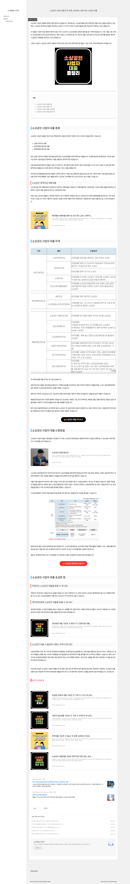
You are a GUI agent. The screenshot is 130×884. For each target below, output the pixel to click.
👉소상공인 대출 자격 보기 (73, 420)
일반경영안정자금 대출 (42, 146)
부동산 (6, 16)
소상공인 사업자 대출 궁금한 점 (45, 112)
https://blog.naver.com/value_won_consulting (42, 792)
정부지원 (9, 21)
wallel (115, 881)
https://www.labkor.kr (37, 779)
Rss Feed (32, 881)
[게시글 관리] (39, 808)
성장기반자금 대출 (40, 143)
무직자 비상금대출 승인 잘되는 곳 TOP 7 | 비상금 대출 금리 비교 (47, 824)
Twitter (36, 881)
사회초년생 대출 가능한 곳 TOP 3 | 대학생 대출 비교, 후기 (45, 827)
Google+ (49, 881)
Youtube (45, 881)
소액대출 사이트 (13, 11)
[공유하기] (37, 808)
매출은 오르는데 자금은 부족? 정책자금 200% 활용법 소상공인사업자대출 (53, 797)
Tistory (107, 881)
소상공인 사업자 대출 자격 (44, 107)
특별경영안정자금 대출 (42, 149)
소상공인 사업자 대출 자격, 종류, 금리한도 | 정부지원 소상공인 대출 (73, 11)
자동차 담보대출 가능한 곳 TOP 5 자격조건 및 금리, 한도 (45, 833)
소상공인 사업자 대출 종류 (44, 104)
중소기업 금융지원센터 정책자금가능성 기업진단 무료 (50, 782)
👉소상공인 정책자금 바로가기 (73, 564)
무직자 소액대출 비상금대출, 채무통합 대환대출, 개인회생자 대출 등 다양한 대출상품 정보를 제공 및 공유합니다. (62, 844)
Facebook (41, 881)
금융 (6, 19)
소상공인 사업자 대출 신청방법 (45, 109)
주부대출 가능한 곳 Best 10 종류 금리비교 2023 (42, 830)
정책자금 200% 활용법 (39, 795)
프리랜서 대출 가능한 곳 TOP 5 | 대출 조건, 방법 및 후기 (45, 821)
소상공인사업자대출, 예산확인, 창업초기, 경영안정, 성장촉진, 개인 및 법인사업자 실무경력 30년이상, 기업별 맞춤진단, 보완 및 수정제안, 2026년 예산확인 (67, 785)
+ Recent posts (34, 871)
